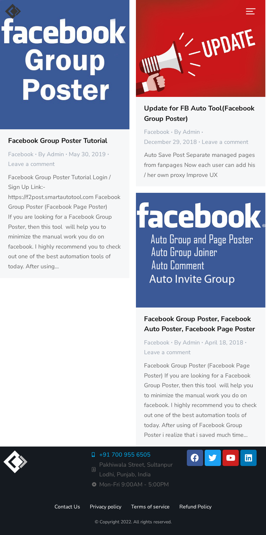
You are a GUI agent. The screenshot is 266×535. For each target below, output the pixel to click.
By (51, 154)
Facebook (20, 154)
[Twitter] (213, 458)
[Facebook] (195, 458)
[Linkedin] (248, 458)
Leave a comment (31, 164)
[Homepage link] (13, 11)
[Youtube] (231, 458)
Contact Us (67, 506)
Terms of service (150, 506)
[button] (250, 11)
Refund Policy (195, 506)
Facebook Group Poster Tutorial (57, 140)
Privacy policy (105, 506)
